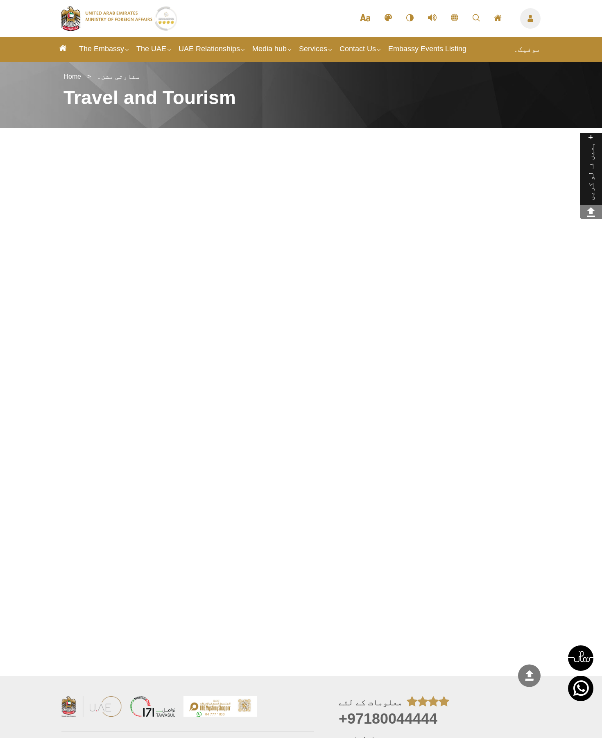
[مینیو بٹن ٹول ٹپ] (530, 18)
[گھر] (63, 49)
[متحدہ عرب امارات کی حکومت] (91, 707)
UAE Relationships (209, 49)
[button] (580, 658)
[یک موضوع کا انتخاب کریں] (388, 18)
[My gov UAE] (152, 707)
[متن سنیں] (432, 18)
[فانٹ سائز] (365, 18)
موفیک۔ (527, 49)
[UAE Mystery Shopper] (220, 707)
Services (313, 49)
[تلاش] (476, 18)
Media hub (269, 49)
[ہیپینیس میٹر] (591, 212)
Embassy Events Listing (427, 49)
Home (72, 76)
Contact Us (357, 49)
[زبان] (454, 18)
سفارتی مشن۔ (118, 76)
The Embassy (101, 49)
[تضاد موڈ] (410, 18)
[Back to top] (529, 675)
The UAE (151, 49)
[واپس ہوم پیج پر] (107, 28)
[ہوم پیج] (498, 18)
